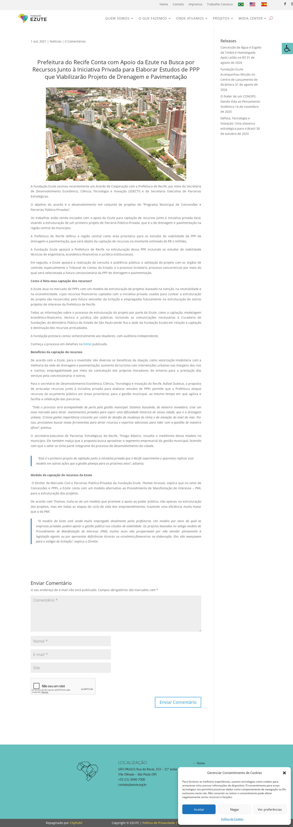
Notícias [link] (55, 41)
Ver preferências (270, 809)
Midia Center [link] (251, 18)
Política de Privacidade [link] (158, 823)
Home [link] (164, 4)
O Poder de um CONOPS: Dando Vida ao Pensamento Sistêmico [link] (240, 101)
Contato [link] (178, 4)
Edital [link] (87, 344)
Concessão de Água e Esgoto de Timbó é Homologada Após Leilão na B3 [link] (241, 52)
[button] (284, 773)
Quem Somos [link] (117, 18)
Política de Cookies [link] (232, 819)
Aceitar (199, 809)
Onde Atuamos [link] (190, 18)
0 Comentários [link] (75, 41)
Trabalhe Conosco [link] (220, 4)
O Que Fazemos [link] (153, 18)
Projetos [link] (221, 18)
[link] (287, 48)
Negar (234, 809)
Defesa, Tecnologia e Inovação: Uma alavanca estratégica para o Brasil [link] (238, 123)
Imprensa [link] (195, 4)
